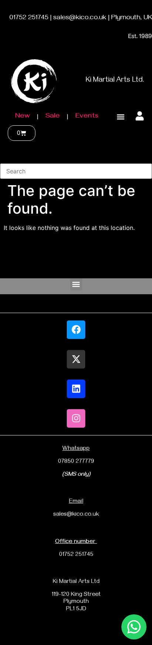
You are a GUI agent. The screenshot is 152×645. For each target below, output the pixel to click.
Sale (52, 116)
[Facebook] (76, 329)
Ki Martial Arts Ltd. (115, 80)
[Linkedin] (76, 389)
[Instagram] (76, 418)
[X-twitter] (76, 359)
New (22, 116)
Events (87, 116)
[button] (120, 117)
